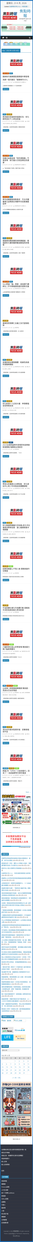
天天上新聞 (4, 1199)
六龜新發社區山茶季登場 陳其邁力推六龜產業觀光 (16, 648)
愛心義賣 (9, 534)
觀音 (9, 736)
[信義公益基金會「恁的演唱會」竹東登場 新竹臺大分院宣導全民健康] (16, 137)
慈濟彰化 (15, 123)
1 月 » (19, 1078)
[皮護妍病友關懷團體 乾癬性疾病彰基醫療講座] (16, 341)
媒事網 (3, 1196)
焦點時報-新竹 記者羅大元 (20, 82)
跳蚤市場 (13, 534)
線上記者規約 (5, 1164)
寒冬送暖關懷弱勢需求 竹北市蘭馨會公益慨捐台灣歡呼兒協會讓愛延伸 (16, 201)
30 (20, 1073)
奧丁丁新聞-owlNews (7, 1193)
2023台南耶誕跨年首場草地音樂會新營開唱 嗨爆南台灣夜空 (16, 446)
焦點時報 (25, 13)
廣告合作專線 (5, 1153)
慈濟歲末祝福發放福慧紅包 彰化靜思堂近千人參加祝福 (16, 118)
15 (15, 1067)
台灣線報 (4, 1220)
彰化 (4, 114)
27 (7, 1073)
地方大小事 (5, 73)
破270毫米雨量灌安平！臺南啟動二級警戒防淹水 (16, 994)
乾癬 (27, 366)
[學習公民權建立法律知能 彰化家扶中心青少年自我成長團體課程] (16, 463)
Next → (28, 792)
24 (24, 1070)
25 (28, 1070)
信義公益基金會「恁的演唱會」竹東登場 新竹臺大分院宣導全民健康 (16, 160)
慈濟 (12, 123)
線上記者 (4, 1161)
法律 (8, 490)
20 (7, 1070)
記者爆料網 (4, 1223)
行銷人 (3, 1205)
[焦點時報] (3, 37)
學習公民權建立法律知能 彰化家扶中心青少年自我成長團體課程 (16, 485)
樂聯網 (3, 1217)
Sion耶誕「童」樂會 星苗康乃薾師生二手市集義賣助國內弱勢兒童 (16, 285)
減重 (5, 249)
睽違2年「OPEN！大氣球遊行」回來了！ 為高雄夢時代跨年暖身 (16, 772)
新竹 (11, 73)
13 (7, 1067)
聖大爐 (11, 410)
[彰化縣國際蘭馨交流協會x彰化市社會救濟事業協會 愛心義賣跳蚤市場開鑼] (16, 504)
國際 (4, 685)
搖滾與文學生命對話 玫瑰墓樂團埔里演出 (14, 962)
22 (15, 1070)
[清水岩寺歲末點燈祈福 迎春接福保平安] (16, 708)
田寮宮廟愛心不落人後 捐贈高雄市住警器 (16, 569)
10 (24, 1064)
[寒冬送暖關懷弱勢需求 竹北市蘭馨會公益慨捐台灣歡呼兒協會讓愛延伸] (16, 178)
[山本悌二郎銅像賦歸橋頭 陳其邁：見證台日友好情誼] (16, 667)
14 (11, 1067)
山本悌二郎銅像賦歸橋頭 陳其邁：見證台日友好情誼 (16, 689)
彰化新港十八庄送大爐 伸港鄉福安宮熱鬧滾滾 (16, 404)
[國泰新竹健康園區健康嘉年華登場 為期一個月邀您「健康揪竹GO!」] (16, 55)
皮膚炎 (5, 369)
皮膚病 (9, 369)
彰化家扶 (4, 490)
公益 (27, 532)
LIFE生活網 (4, 1190)
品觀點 (3, 1202)
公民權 (28, 488)
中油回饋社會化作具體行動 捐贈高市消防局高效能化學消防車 (16, 609)
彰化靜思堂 (7, 123)
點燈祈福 (12, 736)
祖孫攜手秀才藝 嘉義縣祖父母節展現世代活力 (15, 972)
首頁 (2, 1171)
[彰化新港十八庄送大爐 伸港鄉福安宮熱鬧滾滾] (16, 383)
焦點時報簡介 (5, 1158)
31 (24, 1073)
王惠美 (5, 736)
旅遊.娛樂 (5, 768)
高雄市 (10, 566)
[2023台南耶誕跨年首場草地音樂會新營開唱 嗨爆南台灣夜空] (16, 424)
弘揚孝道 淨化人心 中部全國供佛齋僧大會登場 (15, 873)
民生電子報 (4, 1214)
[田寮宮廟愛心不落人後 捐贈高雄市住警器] (16, 548)
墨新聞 (3, 1208)
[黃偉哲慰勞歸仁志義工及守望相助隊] (16, 302)
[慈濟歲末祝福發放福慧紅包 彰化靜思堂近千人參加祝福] (16, 96)
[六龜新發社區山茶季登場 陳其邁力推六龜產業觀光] (16, 626)
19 (2, 1070)
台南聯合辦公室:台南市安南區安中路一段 (13, 1150)
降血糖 (11, 249)
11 (28, 1064)
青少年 (11, 490)
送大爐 (14, 410)
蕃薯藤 (3, 1184)
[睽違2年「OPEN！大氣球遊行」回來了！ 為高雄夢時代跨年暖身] (16, 750)
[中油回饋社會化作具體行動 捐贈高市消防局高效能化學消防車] (16, 587)
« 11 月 (14, 1078)
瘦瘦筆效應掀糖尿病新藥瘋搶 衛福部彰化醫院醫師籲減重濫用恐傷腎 (16, 242)
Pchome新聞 (5, 1187)
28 (11, 1073)
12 (2, 1067)
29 (15, 1073)
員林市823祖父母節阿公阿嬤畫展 (18, 7)
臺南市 (10, 442)
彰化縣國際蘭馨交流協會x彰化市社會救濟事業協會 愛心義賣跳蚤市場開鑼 (16, 527)
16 (20, 1067)
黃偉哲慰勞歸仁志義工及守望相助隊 (16, 324)
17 (24, 1067)
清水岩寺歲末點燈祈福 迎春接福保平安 (16, 730)
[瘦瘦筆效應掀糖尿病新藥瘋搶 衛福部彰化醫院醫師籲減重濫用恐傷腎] (16, 220)
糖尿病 (8, 249)
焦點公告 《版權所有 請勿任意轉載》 (12, 1155)
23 (20, 1070)
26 (2, 1073)
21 (11, 1070)
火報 (2, 1211)
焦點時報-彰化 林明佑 (19, 121)
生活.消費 (9, 114)
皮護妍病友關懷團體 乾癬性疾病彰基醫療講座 (16, 363)
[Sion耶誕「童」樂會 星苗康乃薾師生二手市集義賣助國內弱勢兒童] (16, 263)
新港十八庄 (6, 410)
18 (28, 1067)
